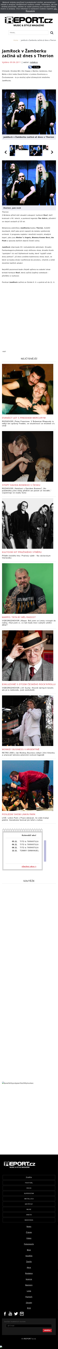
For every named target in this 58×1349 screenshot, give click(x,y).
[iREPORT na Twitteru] (10, 1313)
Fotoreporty (29, 1244)
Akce (29, 1267)
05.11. (15, 841)
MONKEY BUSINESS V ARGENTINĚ (21, 749)
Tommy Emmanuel (29, 851)
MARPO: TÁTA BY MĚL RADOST (19, 617)
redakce (34, 62)
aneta (29, 1215)
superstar (29, 1193)
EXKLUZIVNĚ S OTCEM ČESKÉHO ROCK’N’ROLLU (29, 684)
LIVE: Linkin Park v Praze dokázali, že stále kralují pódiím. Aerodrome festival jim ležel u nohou (25, 819)
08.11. (15, 848)
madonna (29, 1220)
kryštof (29, 1204)
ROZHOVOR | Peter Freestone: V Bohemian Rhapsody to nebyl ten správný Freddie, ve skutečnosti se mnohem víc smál (28, 423)
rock (29, 1188)
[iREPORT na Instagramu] (22, 1313)
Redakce (29, 1273)
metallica (29, 1199)
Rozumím (30, 11)
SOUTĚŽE (29, 881)
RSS (29, 1308)
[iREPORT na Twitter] (16, 1313)
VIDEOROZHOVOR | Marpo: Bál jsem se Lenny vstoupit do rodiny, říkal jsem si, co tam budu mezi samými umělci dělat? (29, 623)
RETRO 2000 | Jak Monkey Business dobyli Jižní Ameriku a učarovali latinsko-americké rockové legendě (28, 754)
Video (28, 1238)
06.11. (15, 845)
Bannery (29, 1285)
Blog (29, 1250)
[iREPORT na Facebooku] (5, 1313)
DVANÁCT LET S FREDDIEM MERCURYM (24, 418)
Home (15, 40)
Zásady (29, 1303)
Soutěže (29, 1256)
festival (29, 1183)
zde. (55, 9)
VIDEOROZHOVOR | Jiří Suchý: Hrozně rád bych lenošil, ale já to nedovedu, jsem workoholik (28, 689)
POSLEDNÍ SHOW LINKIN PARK (18, 814)
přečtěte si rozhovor (10, 276)
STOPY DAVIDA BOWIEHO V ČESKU (21, 485)
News (29, 1226)
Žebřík (29, 1262)
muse (29, 1209)
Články (29, 1232)
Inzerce (29, 1279)
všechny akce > (29, 866)
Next (52, 151)
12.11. (15, 851)
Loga (29, 1291)
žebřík (29, 1177)
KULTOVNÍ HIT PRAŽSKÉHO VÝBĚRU (22, 552)
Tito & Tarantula (29, 841)
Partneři (28, 1297)
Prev (6, 151)
